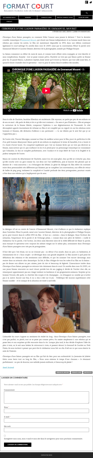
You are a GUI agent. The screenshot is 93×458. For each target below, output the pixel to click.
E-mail (7, 417)
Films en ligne (83, 17)
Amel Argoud (66, 32)
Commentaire (9, 390)
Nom (6, 407)
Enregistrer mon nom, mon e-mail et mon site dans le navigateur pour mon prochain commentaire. (43, 439)
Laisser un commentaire (81, 32)
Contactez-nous (46, 455)
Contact (9, 21)
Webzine (28, 17)
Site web (7, 426)
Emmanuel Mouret (28, 40)
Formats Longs (46, 17)
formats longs (76, 372)
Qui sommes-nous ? (9, 17)
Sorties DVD (88, 372)
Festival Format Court (65, 17)
